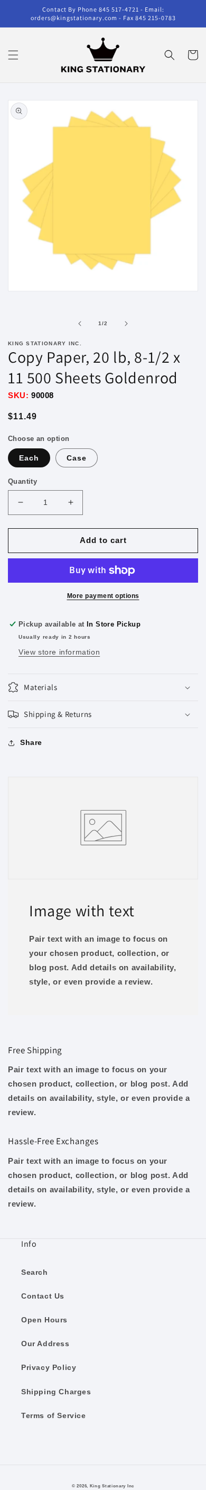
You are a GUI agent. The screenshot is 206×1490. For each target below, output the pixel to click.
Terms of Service (53, 1415)
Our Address (45, 1343)
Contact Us (42, 1296)
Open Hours (44, 1320)
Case (77, 458)
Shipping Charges (56, 1391)
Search (34, 1272)
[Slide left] (79, 323)
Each (29, 458)
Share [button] (31, 742)
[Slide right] (126, 323)
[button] (13, 55)
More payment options (103, 596)
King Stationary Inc (112, 1485)
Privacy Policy (48, 1367)
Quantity (22, 481)
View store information (59, 652)
